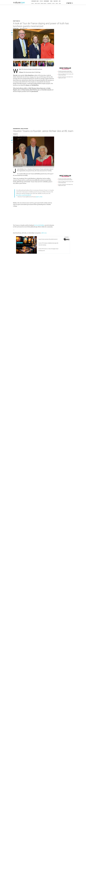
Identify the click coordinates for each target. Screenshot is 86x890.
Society (32, 3)
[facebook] (67, 3)
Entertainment (46, 1)
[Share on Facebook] (12, 30)
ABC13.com (43, 233)
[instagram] (70, 3)
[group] (17, 63)
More (60, 3)
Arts (59, 1)
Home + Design (37, 3)
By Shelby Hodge (15, 28)
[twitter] (68, 3)
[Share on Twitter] (12, 33)
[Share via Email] (12, 35)
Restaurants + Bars (35, 1)
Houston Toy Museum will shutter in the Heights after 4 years (65, 77)
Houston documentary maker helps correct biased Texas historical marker (65, 72)
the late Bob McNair (39, 225)
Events (57, 3)
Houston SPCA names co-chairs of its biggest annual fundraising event (48, 249)
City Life (41, 1)
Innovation (49, 3)
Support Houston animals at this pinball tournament (47, 239)
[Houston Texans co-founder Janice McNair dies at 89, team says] (33, 152)
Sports (53, 3)
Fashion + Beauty (44, 3)
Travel (51, 1)
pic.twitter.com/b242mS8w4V (23, 195)
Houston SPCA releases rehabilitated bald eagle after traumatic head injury (48, 244)
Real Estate (56, 1)
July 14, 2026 (39, 196)
